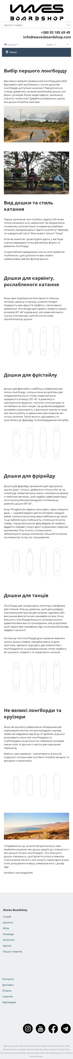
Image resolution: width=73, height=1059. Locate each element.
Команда (8, 934)
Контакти (8, 979)
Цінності (8, 922)
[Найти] (68, 25)
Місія (6, 928)
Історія (7, 916)
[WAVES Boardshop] (36, 11)
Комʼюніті (8, 940)
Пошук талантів (12, 951)
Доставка (7, 985)
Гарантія (7, 996)
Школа (7, 945)
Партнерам (9, 1002)
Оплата (6, 990)
